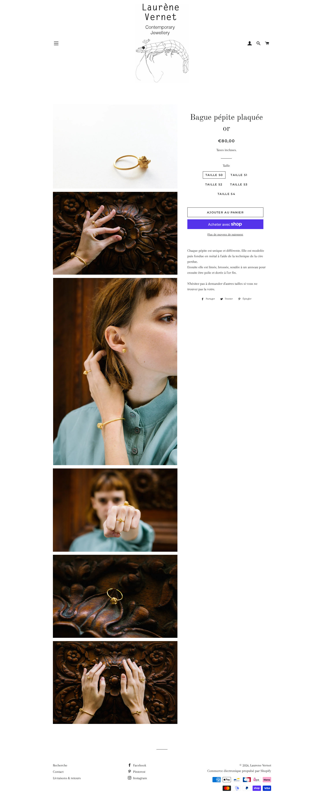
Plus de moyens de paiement (225, 234)
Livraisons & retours (67, 778)
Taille (226, 166)
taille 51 (239, 175)
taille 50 (214, 175)
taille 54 (226, 194)
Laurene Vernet (260, 765)
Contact (58, 772)
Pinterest (138, 772)
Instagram (139, 778)
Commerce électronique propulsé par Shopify (239, 771)
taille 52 (214, 184)
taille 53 (239, 184)
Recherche (60, 765)
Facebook (139, 765)
